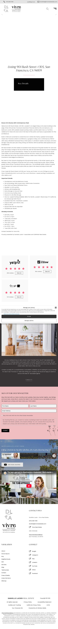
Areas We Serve (6, 578)
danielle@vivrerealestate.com (37, 523)
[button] (55, 307)
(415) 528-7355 (33, 520)
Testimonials (5, 570)
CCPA (48, 605)
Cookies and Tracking (14, 605)
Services (4, 564)
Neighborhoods (6, 559)
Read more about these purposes (11, 313)
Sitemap (4, 580)
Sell (3, 561)
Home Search (5, 553)
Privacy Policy (28, 602)
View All (19, 273)
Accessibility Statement (44, 602)
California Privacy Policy (34, 605)
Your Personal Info (17, 608)
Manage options (29, 320)
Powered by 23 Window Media (37, 608)
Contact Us (31, 2)
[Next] (54, 455)
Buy (3, 556)
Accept (29, 316)
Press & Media (6, 575)
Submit (5, 430)
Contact (4, 572)
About (3, 551)
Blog (3, 567)
